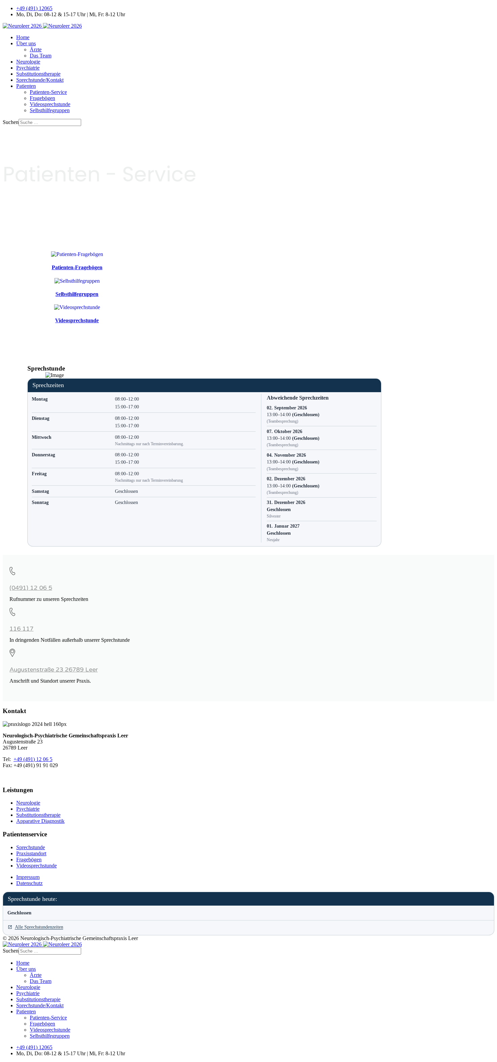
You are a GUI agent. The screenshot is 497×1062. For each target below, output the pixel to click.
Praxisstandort (31, 853)
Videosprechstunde (50, 104)
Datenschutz (29, 883)
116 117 (21, 628)
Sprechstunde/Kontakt (40, 80)
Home (22, 37)
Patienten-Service (48, 92)
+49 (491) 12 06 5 (33, 759)
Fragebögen (42, 98)
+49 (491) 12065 (34, 8)
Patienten (26, 86)
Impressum (28, 877)
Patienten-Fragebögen (77, 267)
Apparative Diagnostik (40, 821)
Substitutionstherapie (38, 74)
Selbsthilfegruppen (50, 110)
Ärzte (36, 49)
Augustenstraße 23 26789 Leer (53, 669)
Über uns (26, 43)
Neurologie (28, 62)
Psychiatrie (28, 68)
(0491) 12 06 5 (30, 587)
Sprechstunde (30, 847)
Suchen (11, 122)
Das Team (40, 55)
